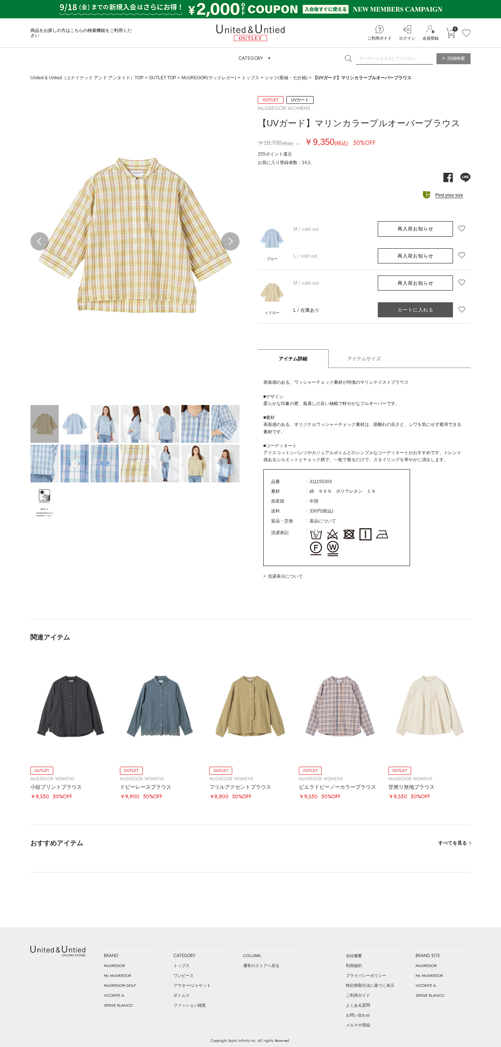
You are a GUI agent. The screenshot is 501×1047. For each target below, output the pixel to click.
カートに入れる (450, 33)
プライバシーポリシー (366, 975)
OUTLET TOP (162, 77)
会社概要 (354, 955)
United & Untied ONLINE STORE (57, 951)
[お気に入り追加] (461, 229)
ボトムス (181, 995)
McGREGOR (114, 965)
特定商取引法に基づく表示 (370, 985)
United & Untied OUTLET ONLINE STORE (250, 33)
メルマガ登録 (358, 1025)
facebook (448, 177)
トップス (250, 77)
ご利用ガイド (379, 38)
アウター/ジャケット (192, 985)
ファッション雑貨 (189, 1005)
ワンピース (183, 975)
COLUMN (252, 955)
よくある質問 (358, 1005)
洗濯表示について (285, 576)
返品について (323, 521)
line (465, 177)
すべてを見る (452, 842)
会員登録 (431, 38)
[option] (134, 237)
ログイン (407, 38)
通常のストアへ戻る (261, 965)
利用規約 (354, 965)
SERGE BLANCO (118, 1005)
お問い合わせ (358, 1015)
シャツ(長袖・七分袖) (286, 77)
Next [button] (230, 241)
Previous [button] (39, 241)
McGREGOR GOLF (120, 985)
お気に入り (466, 33)
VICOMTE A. (114, 995)
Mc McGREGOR (117, 975)
